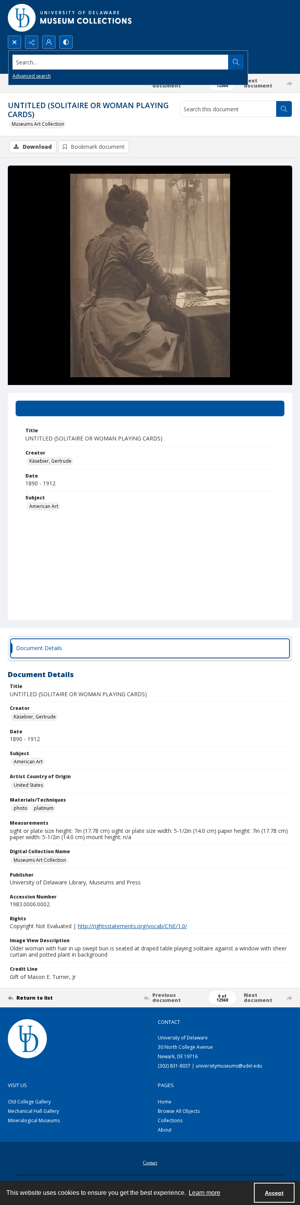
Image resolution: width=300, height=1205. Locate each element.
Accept (274, 1193)
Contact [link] (169, 1021)
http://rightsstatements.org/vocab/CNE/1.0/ (132, 926)
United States (28, 785)
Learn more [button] (204, 1192)
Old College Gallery (29, 1101)
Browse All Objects (179, 1111)
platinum (44, 808)
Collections (170, 1120)
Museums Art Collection (38, 124)
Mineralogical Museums (34, 1120)
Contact (150, 1163)
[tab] (150, 408)
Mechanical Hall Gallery (33, 1111)
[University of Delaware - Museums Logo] (70, 18)
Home (164, 1101)
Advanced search (31, 76)
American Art (43, 506)
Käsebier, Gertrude (50, 461)
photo (20, 808)
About (164, 1130)
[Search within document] (284, 109)
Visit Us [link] (17, 1085)
